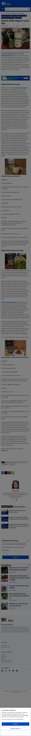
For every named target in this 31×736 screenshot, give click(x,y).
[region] (15, 722)
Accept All (15, 724)
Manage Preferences (15, 728)
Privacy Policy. (20, 719)
